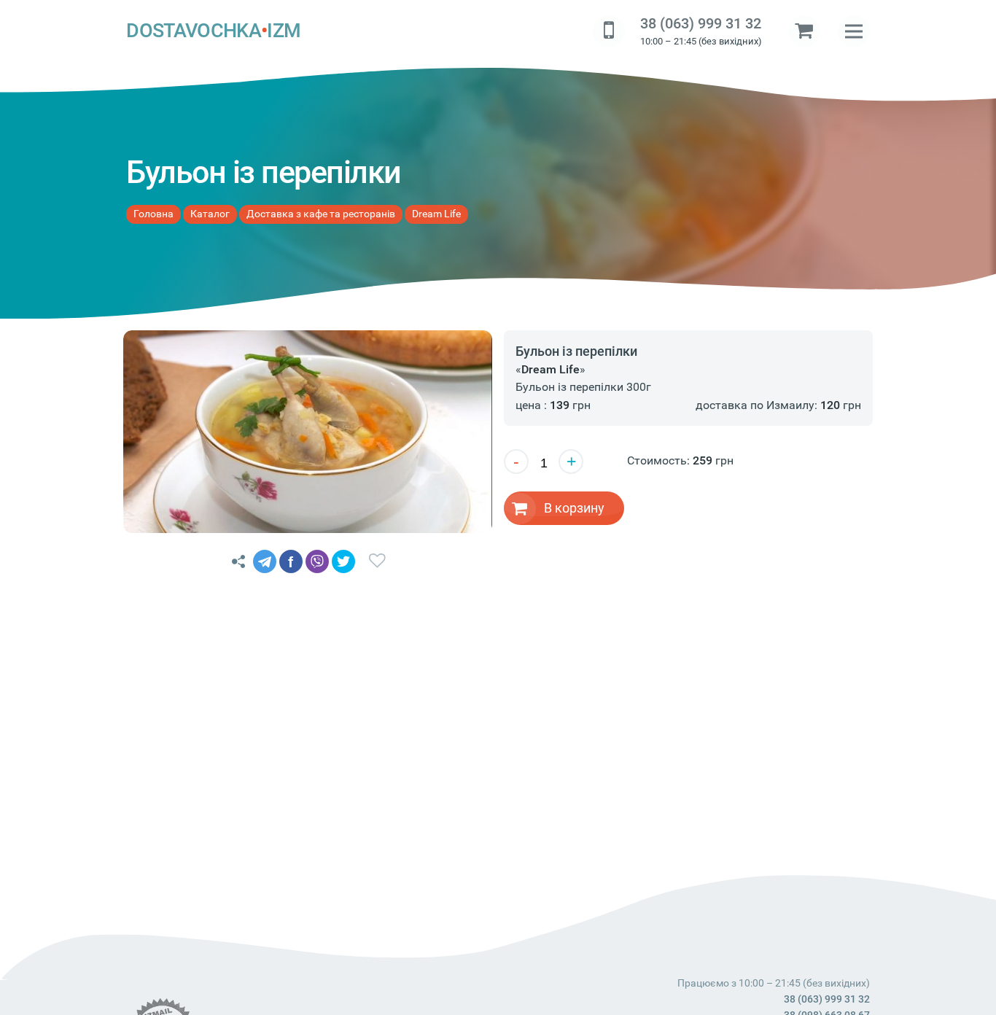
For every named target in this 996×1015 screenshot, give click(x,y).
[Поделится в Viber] (317, 561)
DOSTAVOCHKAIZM (213, 30)
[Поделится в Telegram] (264, 561)
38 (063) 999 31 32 (700, 23)
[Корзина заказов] (804, 31)
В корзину (574, 507)
